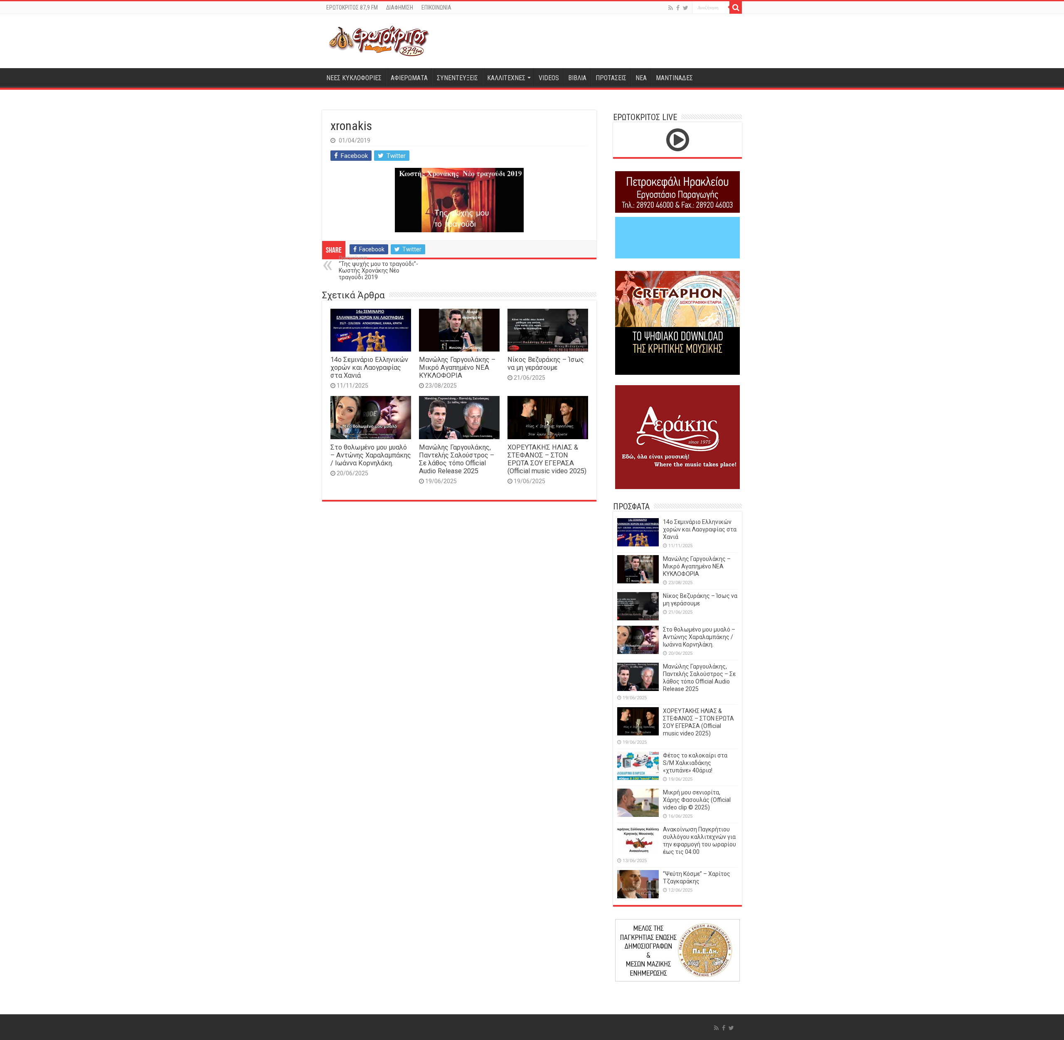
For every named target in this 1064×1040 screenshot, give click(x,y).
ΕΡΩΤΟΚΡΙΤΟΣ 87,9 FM (352, 7)
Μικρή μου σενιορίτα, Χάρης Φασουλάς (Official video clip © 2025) (697, 800)
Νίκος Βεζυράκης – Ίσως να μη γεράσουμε (545, 363)
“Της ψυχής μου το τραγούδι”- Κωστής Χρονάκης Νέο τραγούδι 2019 (378, 267)
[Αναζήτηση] (735, 7)
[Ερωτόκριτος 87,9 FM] (379, 41)
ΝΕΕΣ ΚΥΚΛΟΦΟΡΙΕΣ (354, 78)
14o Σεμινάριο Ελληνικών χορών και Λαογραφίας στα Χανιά (369, 367)
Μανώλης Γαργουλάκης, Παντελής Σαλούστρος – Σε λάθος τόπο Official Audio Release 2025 (456, 459)
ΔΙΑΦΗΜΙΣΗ (399, 7)
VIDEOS (549, 78)
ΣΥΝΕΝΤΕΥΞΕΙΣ (457, 78)
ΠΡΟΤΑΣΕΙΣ (611, 78)
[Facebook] (677, 8)
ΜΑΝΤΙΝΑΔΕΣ (674, 78)
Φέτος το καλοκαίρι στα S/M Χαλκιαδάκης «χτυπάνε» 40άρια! (695, 763)
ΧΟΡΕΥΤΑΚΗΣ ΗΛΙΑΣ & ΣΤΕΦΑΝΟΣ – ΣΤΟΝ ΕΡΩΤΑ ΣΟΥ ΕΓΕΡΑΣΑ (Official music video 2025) (546, 459)
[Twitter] (685, 8)
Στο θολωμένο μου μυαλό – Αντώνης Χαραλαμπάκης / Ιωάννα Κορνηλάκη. (370, 455)
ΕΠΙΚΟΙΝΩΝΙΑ (436, 7)
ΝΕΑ (641, 78)
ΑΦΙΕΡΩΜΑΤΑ (409, 78)
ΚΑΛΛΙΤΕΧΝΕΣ (506, 78)
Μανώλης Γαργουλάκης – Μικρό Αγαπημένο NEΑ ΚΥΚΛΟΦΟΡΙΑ (457, 367)
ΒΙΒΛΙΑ (577, 78)
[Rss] (670, 8)
